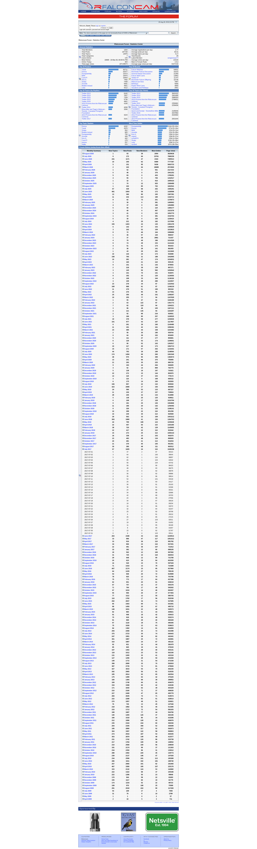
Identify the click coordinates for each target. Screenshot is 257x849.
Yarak (84, 70)
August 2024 (89, 219)
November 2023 (90, 243)
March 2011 (88, 737)
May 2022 (87, 292)
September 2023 (90, 248)
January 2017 (89, 549)
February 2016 (89, 579)
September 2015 (90, 593)
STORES (130, 11)
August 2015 (89, 595)
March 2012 (88, 704)
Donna (84, 72)
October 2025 (89, 181)
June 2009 (88, 793)
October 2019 (89, 376)
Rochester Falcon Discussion (142, 72)
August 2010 (89, 755)
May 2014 (87, 636)
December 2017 (90, 436)
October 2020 (89, 343)
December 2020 (90, 338)
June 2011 (88, 728)
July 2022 (87, 286)
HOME (83, 11)
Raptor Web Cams (138, 86)
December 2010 (90, 745)
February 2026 (89, 170)
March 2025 (88, 200)
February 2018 (89, 430)
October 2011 (89, 718)
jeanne (84, 142)
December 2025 (90, 175)
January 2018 (89, 433)
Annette (84, 84)
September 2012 (90, 690)
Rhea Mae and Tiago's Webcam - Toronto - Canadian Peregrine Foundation (94, 111)
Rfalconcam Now (138, 82)
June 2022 (88, 289)
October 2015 (89, 590)
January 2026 (89, 172)
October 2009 (89, 783)
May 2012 (87, 701)
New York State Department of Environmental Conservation (109, 841)
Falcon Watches (137, 70)
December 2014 (90, 617)
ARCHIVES (143, 11)
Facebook (146, 839)
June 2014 (88, 633)
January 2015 (89, 614)
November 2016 (90, 555)
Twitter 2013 (86, 93)
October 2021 (89, 311)
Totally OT (135, 78)
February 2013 (89, 677)
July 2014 (87, 631)
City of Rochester (128, 839)
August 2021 (89, 316)
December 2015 (90, 585)
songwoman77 (173, 58)
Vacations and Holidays (140, 88)
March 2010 (88, 769)
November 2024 (90, 210)
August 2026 (89, 153)
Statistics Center (99, 40)
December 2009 (90, 777)
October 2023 (89, 246)
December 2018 (90, 403)
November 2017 (90, 438)
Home (83, 35)
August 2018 (89, 414)
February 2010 (89, 772)
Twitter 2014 (86, 95)
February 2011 (89, 739)
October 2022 (89, 278)
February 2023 (89, 267)
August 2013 (89, 661)
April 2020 (88, 360)
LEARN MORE (170, 11)
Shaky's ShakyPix (86, 842)
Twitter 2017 (86, 119)
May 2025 (87, 194)
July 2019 (87, 384)
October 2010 (89, 750)
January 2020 (89, 368)
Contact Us (147, 843)
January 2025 (89, 205)
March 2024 (88, 232)
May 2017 (87, 539)
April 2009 (88, 799)
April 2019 (88, 392)
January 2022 (89, 303)
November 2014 (90, 620)
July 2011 (87, 726)
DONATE (156, 11)
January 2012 (89, 709)
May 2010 (87, 764)
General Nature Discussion (141, 74)
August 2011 (89, 723)
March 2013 (88, 674)
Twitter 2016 (86, 101)
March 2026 (88, 167)
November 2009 (90, 780)
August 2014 (89, 628)
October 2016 (89, 558)
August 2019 (89, 381)
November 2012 (90, 685)
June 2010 (88, 761)
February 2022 (89, 300)
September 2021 (90, 313)
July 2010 (87, 758)
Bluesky (146, 842)
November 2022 (90, 276)
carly (83, 88)
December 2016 (90, 552)
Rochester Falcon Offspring (141, 80)
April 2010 (88, 766)
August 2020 (89, 349)
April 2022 (88, 294)
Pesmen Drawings (129, 840)
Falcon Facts (104, 839)
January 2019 (89, 400)
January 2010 (89, 774)
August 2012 (89, 693)
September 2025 (90, 183)
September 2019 (90, 379)
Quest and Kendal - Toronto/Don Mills (145, 111)
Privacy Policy (167, 840)
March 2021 (88, 330)
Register (108, 35)
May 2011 (87, 731)
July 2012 (87, 696)
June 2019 (88, 387)
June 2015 (88, 601)
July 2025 (87, 189)
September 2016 (90, 560)
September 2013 (90, 658)
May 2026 (87, 162)
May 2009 (87, 796)
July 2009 (87, 791)
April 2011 (88, 734)
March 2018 (88, 427)
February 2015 (89, 612)
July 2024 (87, 221)
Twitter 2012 (86, 99)
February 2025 (89, 202)
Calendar (97, 35)
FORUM (108, 11)
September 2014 (90, 625)
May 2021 (87, 324)
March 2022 (88, 297)
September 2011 (90, 720)
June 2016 (88, 568)
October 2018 (89, 408)
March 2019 (88, 395)
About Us (166, 839)
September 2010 (90, 753)
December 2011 (90, 712)
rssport (134, 136)
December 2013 (90, 650)
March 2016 (88, 577)
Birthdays (135, 84)
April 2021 (88, 327)
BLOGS (119, 11)
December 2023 (90, 240)
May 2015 (87, 604)
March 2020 (88, 362)
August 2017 (89, 446)
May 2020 (87, 357)
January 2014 (89, 647)
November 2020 (90, 341)
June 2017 (88, 536)
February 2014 (89, 644)
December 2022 (90, 273)
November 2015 (90, 587)
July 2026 (87, 156)
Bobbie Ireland (87, 86)
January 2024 (89, 238)
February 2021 (89, 332)
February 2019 (89, 398)
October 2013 (89, 655)
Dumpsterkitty (87, 74)
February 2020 (89, 365)
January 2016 (89, 582)
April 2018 (88, 425)
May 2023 (87, 259)
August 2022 (89, 284)
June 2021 (88, 322)
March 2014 (88, 642)
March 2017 (88, 544)
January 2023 (89, 270)
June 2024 (88, 224)
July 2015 (87, 598)
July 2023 (87, 254)
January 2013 (89, 680)
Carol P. (84, 78)
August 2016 (89, 563)
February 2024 (89, 235)
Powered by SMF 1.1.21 (160, 802)
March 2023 (88, 265)
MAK (83, 76)
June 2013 (88, 666)
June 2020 (88, 354)
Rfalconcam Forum (85, 40)
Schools (103, 843)
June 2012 (88, 699)
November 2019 (90, 373)
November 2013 (90, 652)
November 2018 (90, 406)
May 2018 (87, 422)
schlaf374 (135, 138)
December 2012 (90, 682)
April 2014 (88, 639)
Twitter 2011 (86, 107)
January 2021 (89, 335)
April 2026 (88, 164)
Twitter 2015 (86, 97)
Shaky (84, 82)
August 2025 (89, 186)
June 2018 (88, 419)
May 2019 (87, 389)
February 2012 (89, 707)
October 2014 (89, 623)
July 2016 (87, 566)
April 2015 (88, 606)
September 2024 (90, 216)
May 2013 (87, 669)
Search (92, 35)
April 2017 (88, 541)
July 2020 (87, 351)
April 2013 (88, 671)
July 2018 (87, 417)
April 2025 (88, 197)
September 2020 (90, 346)
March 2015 (88, 609)
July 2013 (87, 663)
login (97, 25)
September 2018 (90, 411)
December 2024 (90, 208)
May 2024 (87, 227)
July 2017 (87, 449)
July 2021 (87, 319)
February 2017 (89, 547)
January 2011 (89, 742)
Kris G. (84, 80)
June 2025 (88, 191)
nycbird (134, 144)
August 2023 (89, 251)
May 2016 (87, 571)
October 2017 (89, 441)
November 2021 (90, 308)
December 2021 (90, 305)
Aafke (84, 144)
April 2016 (88, 574)
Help (87, 35)
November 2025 (90, 178)
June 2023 (88, 257)
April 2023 (88, 262)
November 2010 (90, 747)
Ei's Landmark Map (129, 842)
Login (102, 35)
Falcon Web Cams (138, 76)
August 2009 (89, 788)
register (103, 25)
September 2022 (90, 281)
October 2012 (89, 688)
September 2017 (90, 444)
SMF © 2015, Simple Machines (172, 802)
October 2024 (89, 213)
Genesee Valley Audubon (88, 840)
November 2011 (90, 715)
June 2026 (88, 159)
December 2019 (90, 370)
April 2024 (88, 229)
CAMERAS (95, 11)
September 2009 (90, 785)
